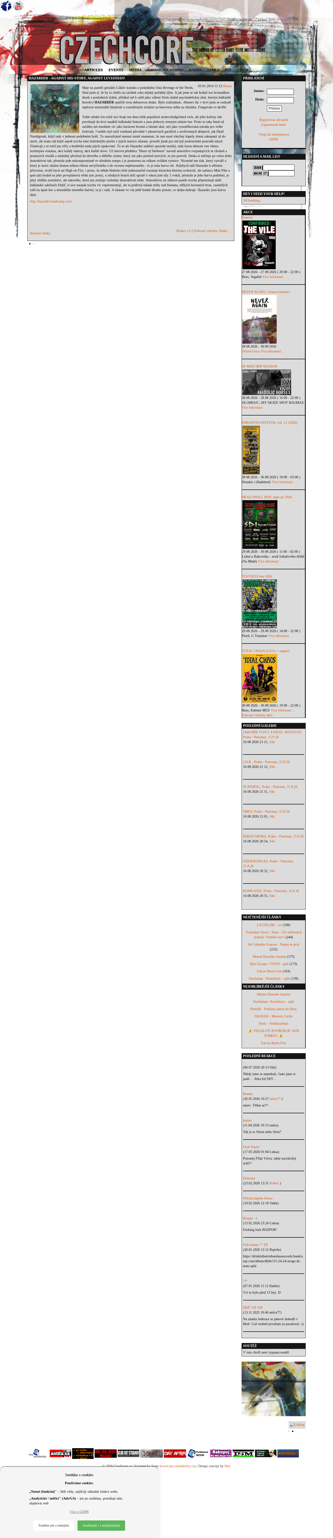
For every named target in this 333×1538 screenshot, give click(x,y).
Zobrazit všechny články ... (213, 231)
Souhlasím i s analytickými (101, 1525)
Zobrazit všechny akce (257, 715)
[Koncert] (273, 245)
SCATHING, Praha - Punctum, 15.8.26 (270, 787)
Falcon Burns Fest (269, 971)
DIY (228, 70)
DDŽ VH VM (252, 1307)
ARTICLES (93, 70)
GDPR (273, 139)
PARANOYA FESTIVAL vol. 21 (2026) (269, 422)
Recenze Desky (40, 233)
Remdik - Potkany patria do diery (273, 1009)
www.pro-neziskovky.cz (177, 1466)
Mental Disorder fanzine (269, 956)
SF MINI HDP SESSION (259, 366)
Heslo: (259, 99)
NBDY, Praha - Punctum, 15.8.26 (266, 811)
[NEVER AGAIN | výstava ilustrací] (273, 319)
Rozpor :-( (250, 1218)
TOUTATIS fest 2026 (257, 576)
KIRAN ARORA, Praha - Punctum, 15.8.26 (273, 836)
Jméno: (259, 91)
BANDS (195, 70)
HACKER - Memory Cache (274, 1016)
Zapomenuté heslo (273, 125)
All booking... (253, 200)
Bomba (248, 1094)
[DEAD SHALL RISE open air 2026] (273, 524)
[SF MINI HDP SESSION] (273, 382)
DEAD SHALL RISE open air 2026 (267, 497)
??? (245, 1281)
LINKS (213, 70)
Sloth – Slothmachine (273, 1023)
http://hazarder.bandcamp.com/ (51, 201)
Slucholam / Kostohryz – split (269, 978)
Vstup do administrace (273, 134)
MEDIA (135, 70)
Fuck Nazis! (251, 1147)
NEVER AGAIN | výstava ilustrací (266, 292)
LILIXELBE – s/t (269, 925)
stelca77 (276, 1099)
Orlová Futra (251, 351)
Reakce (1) (183, 231)
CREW (243, 70)
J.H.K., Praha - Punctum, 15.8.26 (266, 762)
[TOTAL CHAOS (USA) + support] (273, 678)
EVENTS (115, 70)
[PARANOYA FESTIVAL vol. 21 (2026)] (273, 450)
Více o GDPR (79, 1512)
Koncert (247, 217)
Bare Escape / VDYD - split (269, 964)
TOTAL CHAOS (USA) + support (266, 651)
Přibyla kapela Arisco (258, 1198)
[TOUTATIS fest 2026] (273, 604)
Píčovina (249, 1178)
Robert (275, 1183)
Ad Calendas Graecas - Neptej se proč (274, 944)
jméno (247, 1120)
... (244, 1062)
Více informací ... (275, 277)
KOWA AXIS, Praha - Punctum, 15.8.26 (271, 891)
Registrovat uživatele (273, 120)
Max (228, 1466)
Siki (272, 742)
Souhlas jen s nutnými (54, 1525)
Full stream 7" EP (255, 1245)
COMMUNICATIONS (165, 70)
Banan (227, 86)
